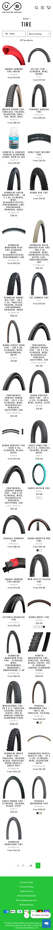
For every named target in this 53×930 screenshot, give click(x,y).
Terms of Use (26, 882)
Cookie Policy (26, 891)
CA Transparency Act (26, 900)
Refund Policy (26, 904)
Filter (12, 33)
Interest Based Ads (26, 895)
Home (26, 18)
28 (31, 865)
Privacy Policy (26, 886)
